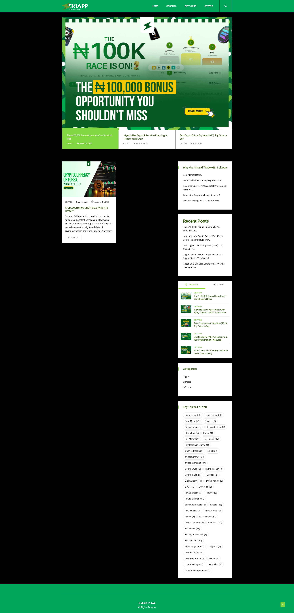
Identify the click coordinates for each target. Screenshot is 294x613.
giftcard (216, 504)
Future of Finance (195, 499)
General (171, 6)
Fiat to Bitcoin (193, 493)
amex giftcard (193, 415)
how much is (192, 510)
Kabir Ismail (82, 202)
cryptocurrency (194, 457)
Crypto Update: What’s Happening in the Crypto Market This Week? (211, 338)
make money (213, 510)
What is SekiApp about (197, 570)
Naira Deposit (207, 516)
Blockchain (192, 433)
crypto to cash (213, 469)
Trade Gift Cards (195, 558)
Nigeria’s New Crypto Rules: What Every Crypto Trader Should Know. (210, 311)
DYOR (189, 487)
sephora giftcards (195, 546)
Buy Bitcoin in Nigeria (197, 445)
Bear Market (192, 421)
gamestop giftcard (195, 504)
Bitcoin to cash (194, 427)
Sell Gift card (193, 540)
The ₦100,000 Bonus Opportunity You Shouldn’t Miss (210, 298)
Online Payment (194, 522)
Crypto (208, 6)
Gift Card (190, 6)
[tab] (90, 139)
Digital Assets (214, 481)
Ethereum (205, 487)
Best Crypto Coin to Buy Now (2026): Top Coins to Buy (211, 325)
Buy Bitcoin (211, 439)
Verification (215, 564)
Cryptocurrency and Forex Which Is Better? (86, 209)
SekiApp (215, 522)
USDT (214, 558)
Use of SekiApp (194, 564)
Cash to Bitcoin (194, 451)
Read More (73, 238)
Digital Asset (193, 481)
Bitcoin (210, 421)
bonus (208, 433)
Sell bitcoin (192, 528)
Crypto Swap (193, 469)
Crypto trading (193, 475)
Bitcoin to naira (216, 427)
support (215, 546)
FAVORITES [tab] (193, 284)
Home (155, 6)
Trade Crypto (193, 552)
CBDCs (213, 451)
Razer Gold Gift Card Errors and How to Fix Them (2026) (211, 352)
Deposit (212, 475)
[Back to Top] (283, 604)
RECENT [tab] (220, 284)
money (190, 516)
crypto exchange (195, 463)
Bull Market (192, 439)
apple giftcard (214, 415)
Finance (211, 493)
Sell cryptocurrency (196, 534)
